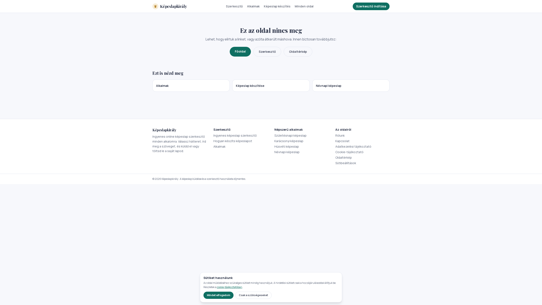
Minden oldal (304, 6)
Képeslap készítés (277, 6)
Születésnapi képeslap (290, 135)
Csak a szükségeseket (253, 295)
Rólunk (340, 135)
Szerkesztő (234, 6)
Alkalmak (253, 6)
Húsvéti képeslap (286, 146)
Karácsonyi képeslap (288, 141)
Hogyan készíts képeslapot (232, 141)
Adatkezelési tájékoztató (353, 146)
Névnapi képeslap (287, 152)
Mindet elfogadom (218, 295)
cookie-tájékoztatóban (229, 287)
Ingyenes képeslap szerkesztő (235, 135)
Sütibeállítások (345, 163)
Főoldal (240, 51)
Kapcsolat (342, 141)
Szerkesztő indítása (371, 6)
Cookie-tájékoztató (349, 152)
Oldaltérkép (298, 52)
